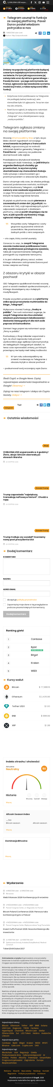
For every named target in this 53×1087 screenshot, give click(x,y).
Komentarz (9, 557)
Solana (44, 1025)
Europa (40, 1060)
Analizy (5, 1057)
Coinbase (36, 639)
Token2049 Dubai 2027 (14, 948)
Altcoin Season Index (18, 814)
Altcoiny (22, 1057)
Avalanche (46, 1033)
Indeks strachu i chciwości (22, 761)
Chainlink (19, 1030)
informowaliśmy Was (22, 137)
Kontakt (46, 1071)
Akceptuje (22, 599)
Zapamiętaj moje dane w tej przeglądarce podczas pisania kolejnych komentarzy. (27, 606)
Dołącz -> (17, 395)
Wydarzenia (15, 883)
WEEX (34, 671)
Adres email (9, 589)
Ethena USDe (8, 1033)
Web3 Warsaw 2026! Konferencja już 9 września (25, 897)
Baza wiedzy (26, 1071)
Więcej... (8, 856)
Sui (17, 1033)
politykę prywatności (27, 599)
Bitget (34, 655)
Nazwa (7, 579)
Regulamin (12, 1073)
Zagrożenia (29, 1060)
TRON (26, 1028)
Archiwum (41, 1073)
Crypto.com (27, 1045)
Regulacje (24, 1052)
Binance (5, 1045)
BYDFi (45, 1042)
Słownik (16, 1071)
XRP (44, 7)
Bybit (34, 647)
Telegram (8, 408)
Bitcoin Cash (31, 1030)
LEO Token (26, 1033)
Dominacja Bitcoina (16, 841)
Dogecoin (17, 1028)
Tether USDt (18, 706)
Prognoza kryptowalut (12, 1060)
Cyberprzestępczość (32, 1055)
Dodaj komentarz (16, 614)
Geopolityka (45, 1057)
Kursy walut (15, 680)
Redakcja (36, 1071)
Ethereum (21, 7)
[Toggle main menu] (47, 2)
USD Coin (6, 1028)
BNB (31, 7)
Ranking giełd (15, 630)
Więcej (9, 802)
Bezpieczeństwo (9, 1062)
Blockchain (7, 1052)
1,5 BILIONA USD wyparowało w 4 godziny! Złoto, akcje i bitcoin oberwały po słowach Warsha (17, 2)
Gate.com (15, 1045)
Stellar (42, 1030)
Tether (24, 1025)
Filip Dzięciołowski (19, 35)
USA (16, 1052)
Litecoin (5, 1035)
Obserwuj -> (18, 385)
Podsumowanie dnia (11, 1055)
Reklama (7, 1071)
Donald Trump (42, 488)
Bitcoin (8, 7)
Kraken (35, 663)
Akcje (46, 445)
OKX (37, 1045)
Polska (14, 1057)
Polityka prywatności (26, 1073)
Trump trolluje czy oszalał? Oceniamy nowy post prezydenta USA (24, 538)
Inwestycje (33, 1057)
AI (44, 1055)
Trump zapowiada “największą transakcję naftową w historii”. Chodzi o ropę (25, 497)
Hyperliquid (7, 1030)
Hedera (36, 1033)
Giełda (34, 1052)
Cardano (35, 1028)
